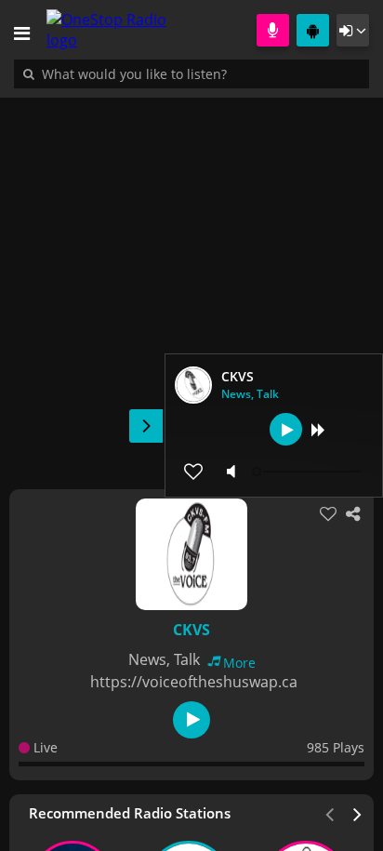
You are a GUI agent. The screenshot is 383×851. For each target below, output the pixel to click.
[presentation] (358, 813)
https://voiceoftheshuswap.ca (193, 681)
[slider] (308, 471)
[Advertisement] (191, 283)
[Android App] (313, 30)
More (239, 662)
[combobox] (190, 73)
